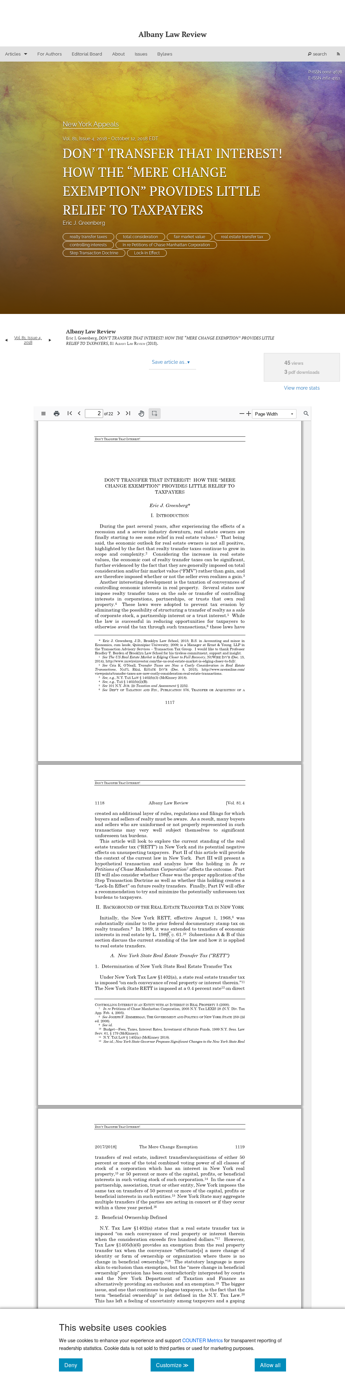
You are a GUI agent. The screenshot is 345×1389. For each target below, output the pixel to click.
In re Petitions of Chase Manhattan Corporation (166, 245)
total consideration (140, 237)
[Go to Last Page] (128, 413)
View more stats (302, 388)
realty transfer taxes (88, 237)
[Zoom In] (249, 413)
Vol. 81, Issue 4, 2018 (85, 138)
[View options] (43, 413)
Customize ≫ (175, 1365)
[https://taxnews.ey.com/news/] (219, 1299)
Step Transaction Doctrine (94, 253)
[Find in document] (306, 413)
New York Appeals (91, 124)
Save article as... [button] (171, 362)
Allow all (273, 1365)
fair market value (189, 237)
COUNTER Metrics (202, 1340)
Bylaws (164, 54)
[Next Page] (119, 413)
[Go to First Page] (70, 413)
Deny (73, 1365)
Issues (141, 54)
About (118, 54)
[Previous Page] (79, 413)
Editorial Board (87, 54)
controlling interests (88, 245)
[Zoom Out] (242, 413)
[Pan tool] (141, 413)
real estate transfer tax (242, 237)
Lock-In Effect (147, 253)
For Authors (49, 54)
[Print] (57, 413)
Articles (13, 54)
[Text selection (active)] (155, 413)
